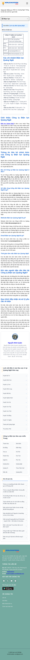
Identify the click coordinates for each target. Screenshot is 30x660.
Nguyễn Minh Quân (15, 343)
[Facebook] (3, 580)
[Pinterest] (15, 580)
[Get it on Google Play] (8, 589)
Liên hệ (4, 597)
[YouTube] (11, 580)
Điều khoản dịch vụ (7, 603)
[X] (7, 580)
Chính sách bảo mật (7, 606)
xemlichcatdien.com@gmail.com (15, 573)
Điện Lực (9, 10)
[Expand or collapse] (27, 18)
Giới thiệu (4, 600)
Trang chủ (3, 10)
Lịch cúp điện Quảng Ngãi (17, 25)
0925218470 (10, 571)
